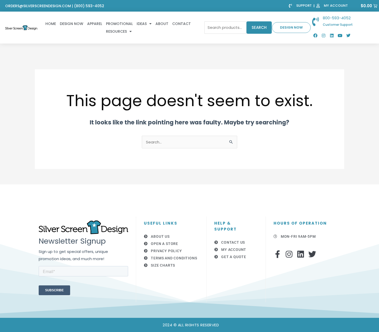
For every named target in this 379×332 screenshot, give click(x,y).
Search (259, 27)
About (161, 23)
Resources (116, 31)
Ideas (142, 23)
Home (50, 23)
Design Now (71, 23)
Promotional (119, 23)
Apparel (94, 23)
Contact (181, 23)
